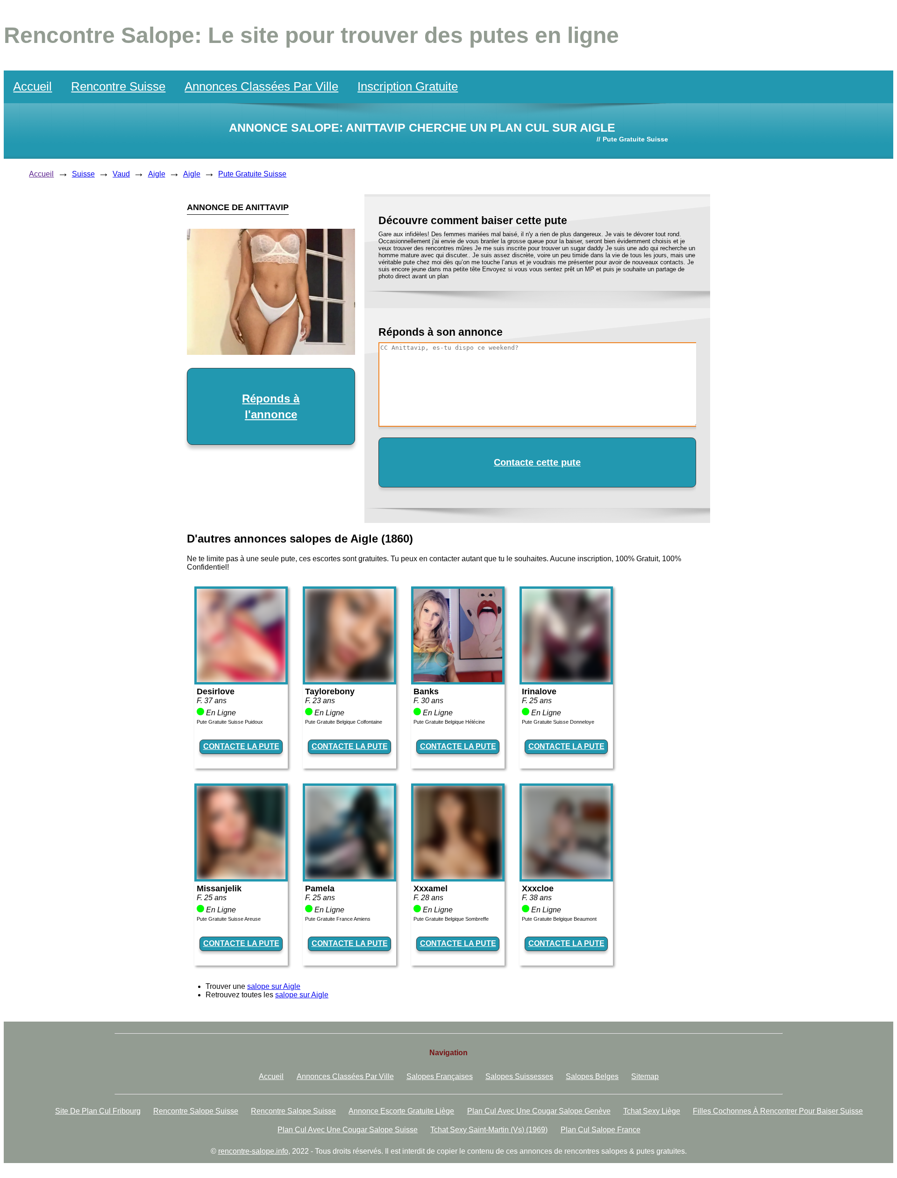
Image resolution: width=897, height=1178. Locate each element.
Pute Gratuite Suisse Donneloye (558, 722)
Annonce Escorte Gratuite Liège (401, 1111)
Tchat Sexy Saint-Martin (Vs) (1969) (489, 1130)
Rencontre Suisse (118, 86)
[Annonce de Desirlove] (241, 680)
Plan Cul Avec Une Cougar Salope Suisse (348, 1130)
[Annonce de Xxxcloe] (566, 877)
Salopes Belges (592, 1076)
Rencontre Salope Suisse (195, 1111)
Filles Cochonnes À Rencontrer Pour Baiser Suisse (778, 1111)
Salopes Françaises (439, 1076)
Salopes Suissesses (519, 1076)
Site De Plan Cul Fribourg (98, 1111)
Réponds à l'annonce (270, 406)
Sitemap (645, 1076)
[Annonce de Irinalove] (566, 680)
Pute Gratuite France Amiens (337, 919)
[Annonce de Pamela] (349, 877)
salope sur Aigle (273, 986)
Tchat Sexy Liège (651, 1111)
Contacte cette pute (537, 462)
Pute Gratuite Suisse (252, 174)
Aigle (156, 174)
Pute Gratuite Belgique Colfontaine (343, 722)
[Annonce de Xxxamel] (457, 877)
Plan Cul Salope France (601, 1130)
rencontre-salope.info (253, 1151)
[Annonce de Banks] (457, 680)
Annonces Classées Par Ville (261, 86)
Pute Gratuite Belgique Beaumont (559, 919)
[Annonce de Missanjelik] (241, 877)
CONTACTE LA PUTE (241, 746)
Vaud (121, 174)
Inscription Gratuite (407, 86)
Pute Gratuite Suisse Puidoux (230, 722)
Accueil (32, 86)
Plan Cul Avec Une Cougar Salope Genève (539, 1111)
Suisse (83, 174)
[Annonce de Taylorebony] (349, 680)
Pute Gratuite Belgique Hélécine (449, 722)
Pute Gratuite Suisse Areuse (229, 919)
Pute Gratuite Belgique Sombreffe (451, 919)
